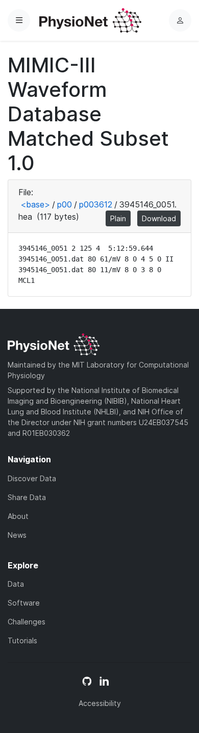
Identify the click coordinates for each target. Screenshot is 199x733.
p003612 (95, 204)
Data (16, 584)
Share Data (27, 497)
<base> (35, 204)
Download (159, 218)
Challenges (26, 621)
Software (24, 602)
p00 (64, 204)
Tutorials (22, 640)
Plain (118, 218)
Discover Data (32, 478)
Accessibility (100, 703)
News (17, 535)
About (18, 516)
